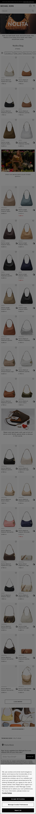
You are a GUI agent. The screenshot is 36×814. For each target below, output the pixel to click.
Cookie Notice (7, 793)
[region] (18, 789)
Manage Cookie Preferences (18, 804)
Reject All (18, 810)
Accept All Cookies (18, 799)
